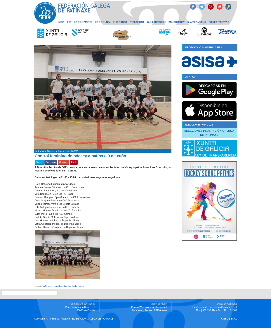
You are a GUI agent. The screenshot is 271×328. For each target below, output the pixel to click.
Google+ (63, 162)
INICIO (61, 22)
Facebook (51, 162)
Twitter (39, 162)
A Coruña (47, 286)
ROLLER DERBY (176, 22)
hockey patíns (78, 286)
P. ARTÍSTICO (120, 22)
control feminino (60, 286)
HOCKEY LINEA (103, 22)
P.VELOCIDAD (137, 22)
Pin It (73, 162)
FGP (69, 22)
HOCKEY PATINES (83, 22)
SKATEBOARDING (196, 22)
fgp (69, 286)
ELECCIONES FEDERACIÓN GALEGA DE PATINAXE (209, 132)
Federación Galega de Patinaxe (51, 151)
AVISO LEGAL (229, 318)
